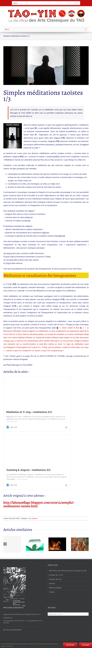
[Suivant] (87, 544)
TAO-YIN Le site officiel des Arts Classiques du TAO (67, 571)
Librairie (52, 583)
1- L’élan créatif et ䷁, (71, 328)
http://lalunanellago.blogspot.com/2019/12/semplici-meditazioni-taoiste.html (38, 504)
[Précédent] (5, 544)
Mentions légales (55, 588)
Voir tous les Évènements (12, 630)
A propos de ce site (56, 575)
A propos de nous (55, 579)
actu (30, 518)
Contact (52, 592)
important (35, 518)
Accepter (70, 645)
